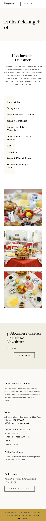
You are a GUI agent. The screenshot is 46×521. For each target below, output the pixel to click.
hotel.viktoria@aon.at (20, 423)
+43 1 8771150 (18, 420)
